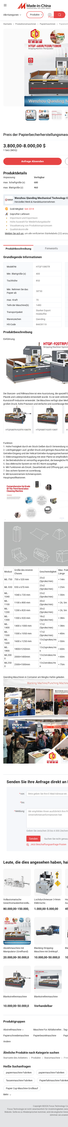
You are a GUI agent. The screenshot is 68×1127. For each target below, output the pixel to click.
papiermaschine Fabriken (19, 1072)
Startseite (7, 24)
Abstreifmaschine (12, 1029)
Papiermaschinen (47, 24)
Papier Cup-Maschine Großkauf (22, 1088)
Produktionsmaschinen (25, 24)
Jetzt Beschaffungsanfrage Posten (46, 844)
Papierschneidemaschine (16, 1035)
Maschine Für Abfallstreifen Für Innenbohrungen (48, 1029)
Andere (7, 1041)
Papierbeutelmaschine (44, 1035)
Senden (33, 838)
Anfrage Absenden (32, 161)
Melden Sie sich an (14, 233)
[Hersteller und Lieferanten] (34, 5)
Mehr (6, 1094)
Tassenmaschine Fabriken (19, 1080)
